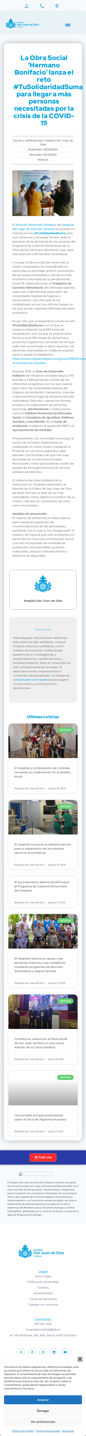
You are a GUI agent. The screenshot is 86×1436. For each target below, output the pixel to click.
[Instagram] (43, 1352)
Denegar (43, 1411)
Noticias (43, 159)
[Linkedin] (54, 1352)
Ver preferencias (43, 1422)
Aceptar (43, 1400)
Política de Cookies (23, 1430)
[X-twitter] (21, 1352)
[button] (80, 1359)
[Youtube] (65, 1352)
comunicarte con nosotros (32, 680)
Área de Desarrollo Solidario (36, 225)
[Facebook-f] (32, 1352)
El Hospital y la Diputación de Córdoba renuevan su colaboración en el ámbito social (42, 772)
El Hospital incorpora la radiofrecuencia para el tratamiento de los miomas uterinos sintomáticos (42, 849)
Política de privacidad (48, 1430)
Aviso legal (68, 1430)
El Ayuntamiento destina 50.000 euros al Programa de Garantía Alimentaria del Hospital (41, 886)
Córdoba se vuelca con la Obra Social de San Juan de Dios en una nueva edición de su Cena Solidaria (40, 1043)
